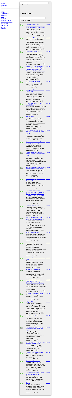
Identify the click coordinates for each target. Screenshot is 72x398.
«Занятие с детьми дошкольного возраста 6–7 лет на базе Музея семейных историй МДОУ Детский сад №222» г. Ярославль (35, 68)
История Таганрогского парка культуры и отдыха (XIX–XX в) (35, 218)
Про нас (3, 7)
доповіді (3, 28)
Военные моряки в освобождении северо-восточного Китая (35, 342)
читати (48, 24)
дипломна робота (6, 20)
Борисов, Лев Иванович (33, 81)
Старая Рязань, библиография (34, 352)
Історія (3, 12)
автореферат (5, 13)
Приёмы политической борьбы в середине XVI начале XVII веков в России (36, 131)
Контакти (4, 5)
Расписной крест (31, 242)
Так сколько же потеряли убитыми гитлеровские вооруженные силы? (36, 167)
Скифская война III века (33, 361)
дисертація (4, 23)
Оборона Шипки (31, 302)
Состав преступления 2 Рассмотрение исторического (34, 52)
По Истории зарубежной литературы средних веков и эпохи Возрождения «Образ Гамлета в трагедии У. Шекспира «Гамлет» (36, 193)
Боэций (28, 383)
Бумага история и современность (35, 293)
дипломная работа (6, 22)
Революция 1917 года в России (35, 38)
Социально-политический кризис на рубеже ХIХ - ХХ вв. (35, 142)
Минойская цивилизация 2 (33, 269)
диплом (3, 18)
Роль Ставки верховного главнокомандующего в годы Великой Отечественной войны (35, 281)
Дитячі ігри (4, 25)
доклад (3, 27)
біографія (4, 15)
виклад (3, 17)
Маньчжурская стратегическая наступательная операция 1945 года (34, 328)
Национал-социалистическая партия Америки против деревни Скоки (35, 153)
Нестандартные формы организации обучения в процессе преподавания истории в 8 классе (35, 26)
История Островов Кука (32, 205)
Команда (3, 3)
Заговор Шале (30, 116)
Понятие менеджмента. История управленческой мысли (35, 373)
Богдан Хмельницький (32, 232)
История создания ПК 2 (32, 315)
